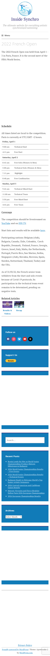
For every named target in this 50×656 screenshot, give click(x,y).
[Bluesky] (19, 339)
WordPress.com (26, 652)
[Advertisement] (25, 93)
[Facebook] (8, 339)
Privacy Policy (25, 645)
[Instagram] (14, 339)
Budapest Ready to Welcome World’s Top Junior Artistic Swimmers (25, 481)
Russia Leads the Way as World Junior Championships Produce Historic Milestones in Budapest (23, 463)
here (42, 230)
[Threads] (30, 339)
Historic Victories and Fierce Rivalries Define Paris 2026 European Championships (26, 491)
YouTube (6, 223)
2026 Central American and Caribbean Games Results (24, 486)
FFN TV (22, 223)
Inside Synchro (25, 19)
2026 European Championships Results (24, 496)
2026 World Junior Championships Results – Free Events (25, 470)
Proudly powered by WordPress (15, 649)
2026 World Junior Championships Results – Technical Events (25, 475)
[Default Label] (25, 339)
